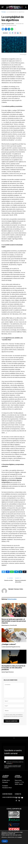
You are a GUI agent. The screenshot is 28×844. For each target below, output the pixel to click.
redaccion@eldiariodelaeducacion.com (12, 797)
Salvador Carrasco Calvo (8, 23)
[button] (14, 738)
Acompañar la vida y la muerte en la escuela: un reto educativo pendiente (13, 667)
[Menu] (3, 7)
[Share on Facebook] (6, 29)
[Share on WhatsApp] (12, 29)
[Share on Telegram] (9, 29)
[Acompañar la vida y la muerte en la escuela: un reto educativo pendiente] (14, 657)
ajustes (20, 837)
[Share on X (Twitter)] (3, 29)
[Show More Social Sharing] (15, 29)
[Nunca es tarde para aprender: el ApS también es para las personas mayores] (14, 610)
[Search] (25, 7)
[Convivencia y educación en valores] (15, 7)
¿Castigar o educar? (9, 644)
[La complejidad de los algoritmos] (14, 44)
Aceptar (4, 841)
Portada (4, 12)
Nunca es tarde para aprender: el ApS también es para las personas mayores (14, 621)
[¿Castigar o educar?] (14, 635)
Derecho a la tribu (8, 580)
